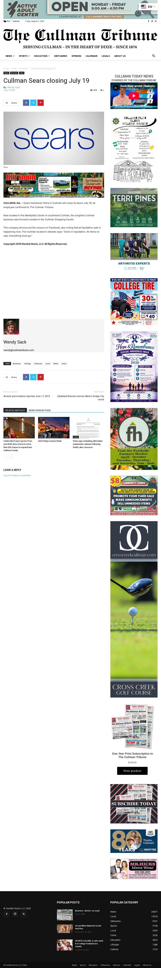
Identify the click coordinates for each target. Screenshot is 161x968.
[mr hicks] (134, 868)
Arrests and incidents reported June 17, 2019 (26, 396)
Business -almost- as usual (87, 911)
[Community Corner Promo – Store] (134, 495)
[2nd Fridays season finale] (53, 427)
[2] (134, 252)
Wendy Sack (13, 87)
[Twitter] (156, 21)
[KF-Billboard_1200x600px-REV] (134, 840)
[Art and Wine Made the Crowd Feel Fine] (65, 928)
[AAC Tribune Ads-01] (80, 9)
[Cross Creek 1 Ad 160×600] (134, 609)
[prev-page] (5, 457)
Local (21, 73)
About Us (147, 965)
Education (93, 965)
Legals (137, 965)
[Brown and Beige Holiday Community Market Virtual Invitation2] (134, 148)
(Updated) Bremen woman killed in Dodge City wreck (80, 398)
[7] (53, 185)
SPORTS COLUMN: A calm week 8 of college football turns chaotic (89, 944)
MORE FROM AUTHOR (40, 410)
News (14, 68)
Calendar (127, 965)
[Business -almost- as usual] (65, 914)
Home (6, 68)
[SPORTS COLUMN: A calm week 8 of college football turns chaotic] (65, 944)
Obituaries (105, 965)
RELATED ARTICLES (15, 410)
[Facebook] (148, 21)
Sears (64, 363)
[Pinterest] (40, 103)
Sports (83, 965)
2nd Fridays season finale (50, 441)
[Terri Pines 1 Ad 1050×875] (134, 207)
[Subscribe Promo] (134, 803)
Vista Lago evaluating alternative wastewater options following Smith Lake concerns (88, 444)
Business (24, 68)
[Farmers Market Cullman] (134, 438)
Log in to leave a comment (17, 475)
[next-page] (10, 457)
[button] (154, 56)
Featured (38, 363)
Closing (27, 363)
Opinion (116, 965)
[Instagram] (152, 21)
